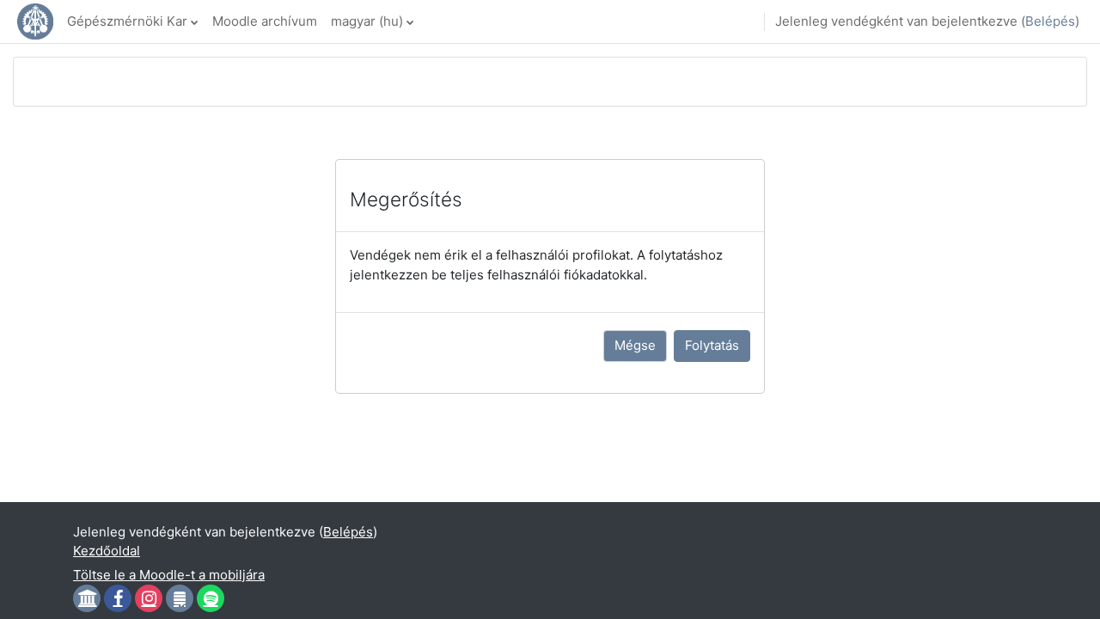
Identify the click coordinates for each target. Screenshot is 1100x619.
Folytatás (712, 345)
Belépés (1050, 21)
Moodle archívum (264, 21)
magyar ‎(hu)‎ (367, 21)
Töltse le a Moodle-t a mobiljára (169, 575)
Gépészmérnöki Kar (127, 21)
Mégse (635, 345)
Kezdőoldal (106, 550)
